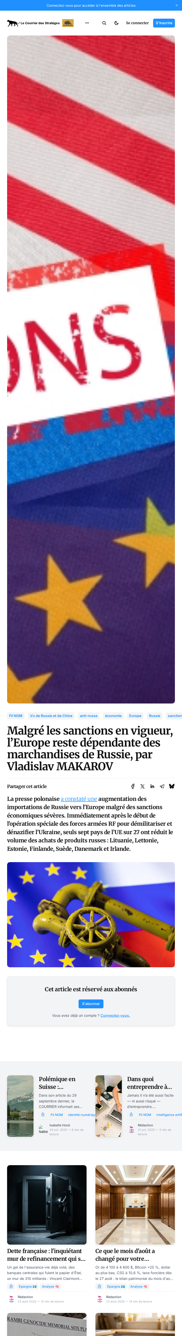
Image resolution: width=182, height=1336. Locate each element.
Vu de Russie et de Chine (51, 715)
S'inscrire (164, 23)
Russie (154, 715)
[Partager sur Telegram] (162, 786)
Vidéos (81, 77)
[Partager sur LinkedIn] (152, 786)
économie (113, 715)
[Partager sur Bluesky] (171, 786)
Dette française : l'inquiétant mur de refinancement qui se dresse (45, 1258)
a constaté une (79, 798)
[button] (104, 23)
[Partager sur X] (142, 786)
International (87, 42)
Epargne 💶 (28, 1286)
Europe (135, 715)
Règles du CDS (87, 85)
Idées (80, 59)
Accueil (81, 33)
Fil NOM (15, 715)
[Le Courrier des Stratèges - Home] (41, 23)
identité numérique (82, 1115)
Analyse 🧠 (50, 1286)
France (81, 51)
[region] (87, 23)
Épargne (82, 68)
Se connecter (137, 23)
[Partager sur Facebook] (133, 786)
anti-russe (88, 715)
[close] (176, 5)
